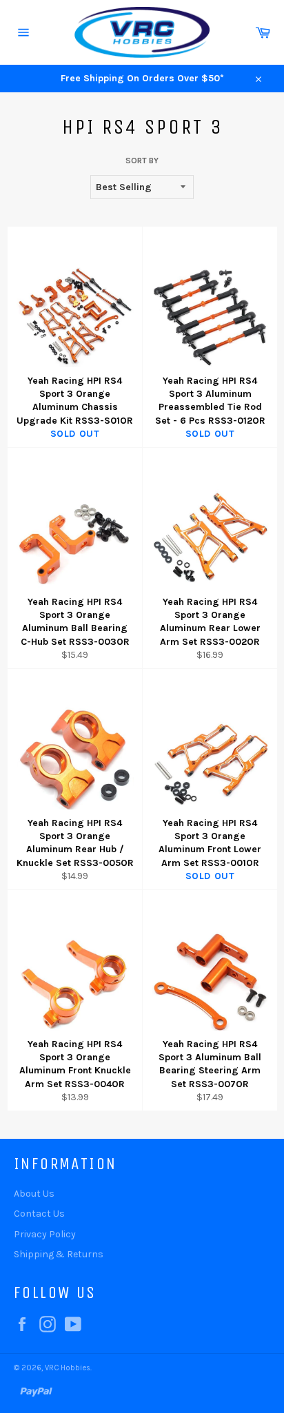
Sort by (142, 160)
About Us (34, 1193)
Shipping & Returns (58, 1254)
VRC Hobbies (67, 1367)
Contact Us (39, 1213)
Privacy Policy (45, 1234)
